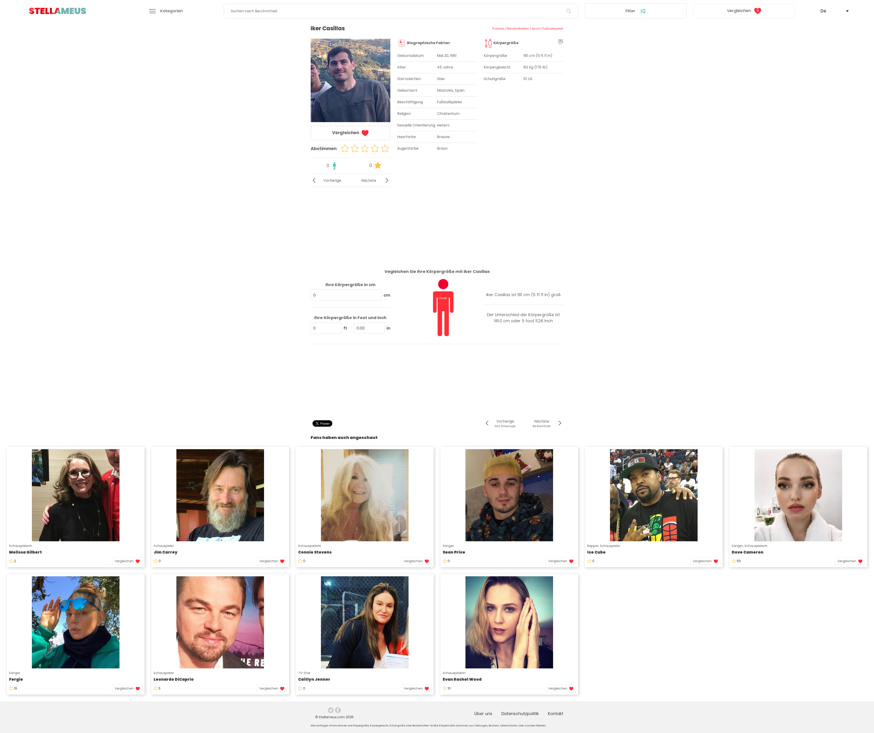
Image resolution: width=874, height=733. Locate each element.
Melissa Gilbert (25, 552)
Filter (630, 11)
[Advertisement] (350, 224)
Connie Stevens (315, 552)
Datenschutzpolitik (520, 713)
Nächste (368, 180)
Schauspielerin (20, 546)
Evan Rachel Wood (462, 679)
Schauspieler (164, 546)
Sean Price (454, 552)
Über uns (483, 713)
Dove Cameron (747, 552)
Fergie (16, 679)
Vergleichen (743, 10)
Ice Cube (596, 552)
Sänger (448, 546)
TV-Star (304, 673)
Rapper (592, 546)
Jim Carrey (166, 552)
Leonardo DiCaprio (174, 679)
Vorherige (332, 180)
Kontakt (555, 713)
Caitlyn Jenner (314, 679)
